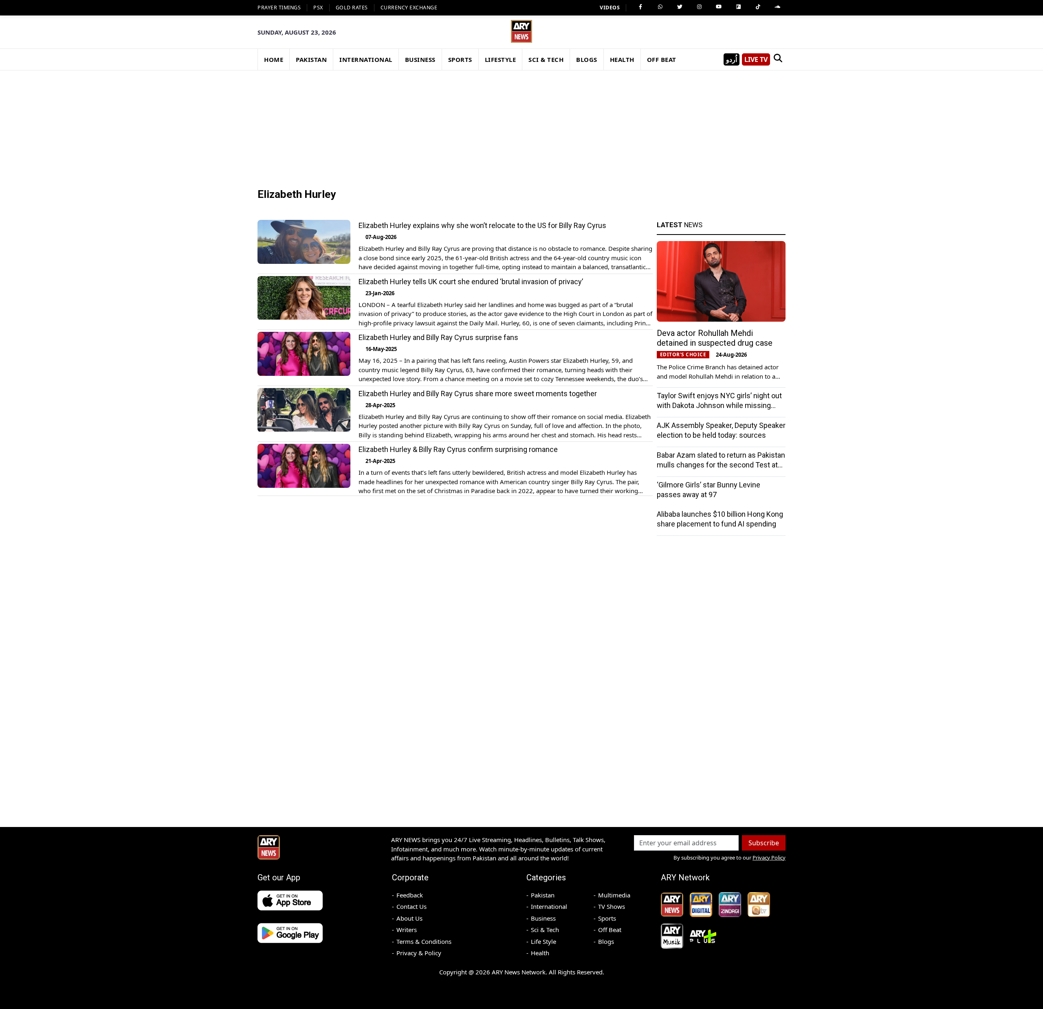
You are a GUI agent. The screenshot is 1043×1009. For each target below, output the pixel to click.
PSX (318, 7)
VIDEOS (610, 7)
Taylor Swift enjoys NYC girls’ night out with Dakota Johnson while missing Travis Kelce (719, 405)
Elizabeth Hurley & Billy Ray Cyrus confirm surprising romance (458, 449)
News (679, 225)
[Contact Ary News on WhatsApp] (660, 7)
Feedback (409, 895)
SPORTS (460, 59)
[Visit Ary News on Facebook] (640, 7)
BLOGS (586, 59)
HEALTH (622, 59)
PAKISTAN (311, 59)
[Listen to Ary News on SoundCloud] (777, 7)
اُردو (731, 59)
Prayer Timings (279, 7)
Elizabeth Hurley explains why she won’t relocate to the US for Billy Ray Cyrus (482, 225)
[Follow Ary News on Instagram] (699, 7)
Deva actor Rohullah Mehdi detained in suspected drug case (714, 338)
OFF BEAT (661, 59)
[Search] (778, 59)
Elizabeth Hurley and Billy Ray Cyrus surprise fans (438, 337)
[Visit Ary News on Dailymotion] (738, 7)
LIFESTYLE (500, 59)
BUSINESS (420, 59)
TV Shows (611, 906)
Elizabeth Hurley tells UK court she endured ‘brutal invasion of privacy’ (471, 281)
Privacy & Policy (418, 953)
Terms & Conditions (423, 941)
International (549, 906)
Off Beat (609, 930)
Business (543, 918)
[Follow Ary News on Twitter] (679, 7)
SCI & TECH (545, 59)
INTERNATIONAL (365, 59)
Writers (406, 930)
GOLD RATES (352, 7)
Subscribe (763, 842)
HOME (273, 59)
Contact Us (411, 906)
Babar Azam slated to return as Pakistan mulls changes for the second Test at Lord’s (721, 465)
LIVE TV (756, 59)
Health (540, 953)
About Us (409, 918)
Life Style (543, 941)
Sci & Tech (545, 930)
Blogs (606, 941)
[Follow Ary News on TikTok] (758, 7)
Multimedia (614, 895)
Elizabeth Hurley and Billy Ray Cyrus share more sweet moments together (478, 393)
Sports (607, 918)
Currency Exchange (409, 7)
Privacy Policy (769, 857)
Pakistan (543, 895)
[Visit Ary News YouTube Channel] (719, 7)
